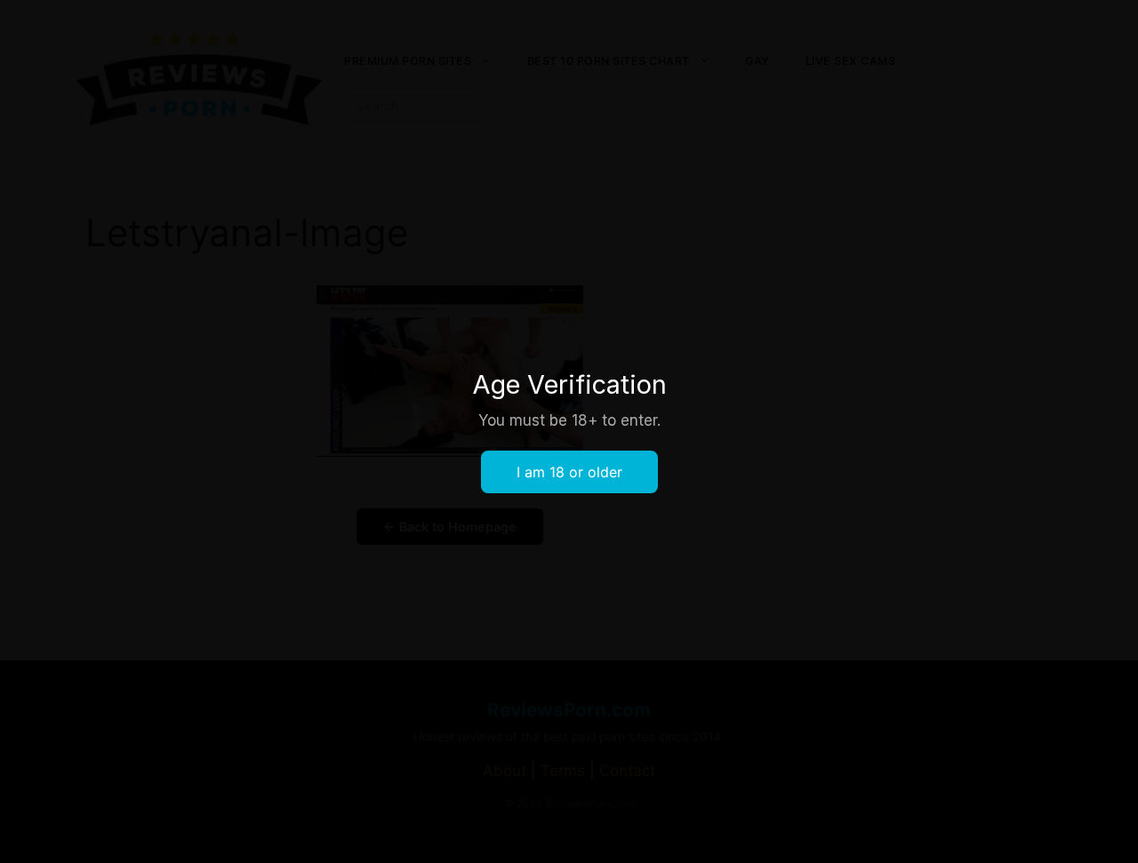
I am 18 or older (569, 472)
